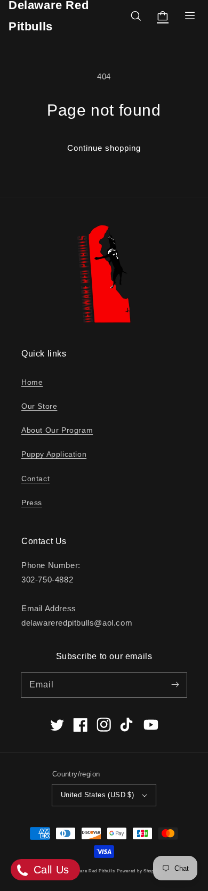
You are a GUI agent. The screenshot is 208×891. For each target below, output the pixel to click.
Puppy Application (53, 454)
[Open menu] (189, 16)
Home (32, 382)
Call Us (49, 870)
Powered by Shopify (138, 870)
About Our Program (57, 430)
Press (31, 502)
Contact (35, 478)
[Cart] (163, 16)
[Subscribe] (175, 684)
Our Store (39, 406)
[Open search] (136, 16)
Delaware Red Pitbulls (91, 870)
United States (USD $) (97, 795)
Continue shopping (104, 147)
